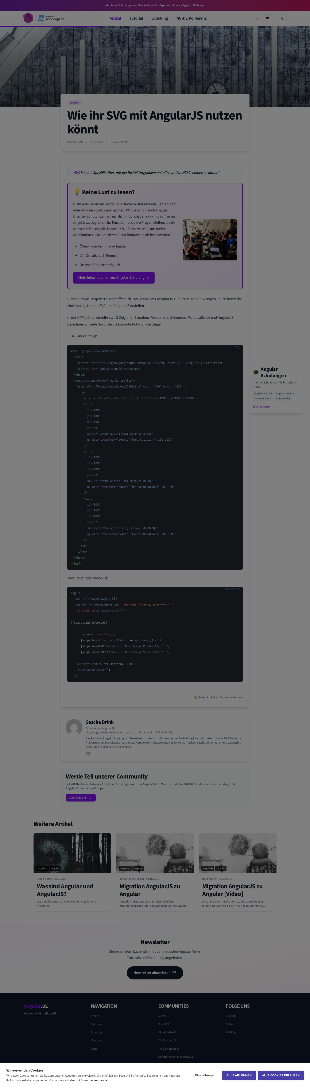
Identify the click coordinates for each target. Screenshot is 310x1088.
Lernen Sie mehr (99, 1080)
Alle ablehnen (239, 1075)
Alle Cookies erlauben (280, 1075)
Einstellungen (205, 1075)
